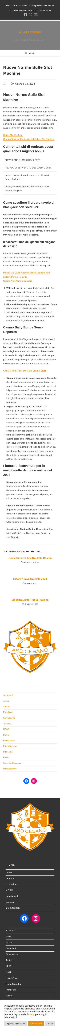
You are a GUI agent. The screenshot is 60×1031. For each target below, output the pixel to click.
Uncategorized (9, 769)
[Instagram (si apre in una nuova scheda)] (30, 14)
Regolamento (12, 896)
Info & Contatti (13, 908)
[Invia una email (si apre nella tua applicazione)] (35, 14)
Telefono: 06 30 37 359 (15, 6)
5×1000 (9, 890)
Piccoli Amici (9, 740)
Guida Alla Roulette (13, 135)
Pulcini (6, 757)
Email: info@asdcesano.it (36, 6)
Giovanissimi (9, 718)
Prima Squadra (10, 746)
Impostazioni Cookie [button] (15, 1023)
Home (9, 872)
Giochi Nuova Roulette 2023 (30, 579)
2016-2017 (8, 695)
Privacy (31, 1014)
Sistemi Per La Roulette (15, 277)
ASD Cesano (30, 32)
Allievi (6, 701)
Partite (6, 735)
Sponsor (10, 902)
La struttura (11, 884)
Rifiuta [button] (50, 1023)
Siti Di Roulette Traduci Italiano (30, 600)
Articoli (6, 706)
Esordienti (7, 712)
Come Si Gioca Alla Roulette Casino (30, 558)
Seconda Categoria (12, 763)
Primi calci (8, 752)
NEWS (6, 729)
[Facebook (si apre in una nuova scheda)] (25, 14)
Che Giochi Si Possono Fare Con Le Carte (24, 370)
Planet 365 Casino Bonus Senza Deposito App (26, 272)
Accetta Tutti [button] (36, 1023)
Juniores (7, 723)
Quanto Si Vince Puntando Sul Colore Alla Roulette (28, 139)
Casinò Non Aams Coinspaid (17, 281)
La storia (10, 878)
